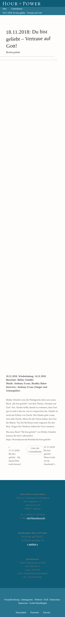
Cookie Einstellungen (38, 603)
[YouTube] (26, 594)
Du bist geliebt (13, 52)
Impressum (23, 603)
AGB (46, 600)
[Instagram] (32, 594)
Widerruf (38, 600)
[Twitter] (20, 594)
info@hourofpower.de (36, 518)
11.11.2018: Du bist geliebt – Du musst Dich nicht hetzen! (15, 455)
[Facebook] (14, 594)
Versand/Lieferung (11, 600)
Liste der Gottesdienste (35, 450)
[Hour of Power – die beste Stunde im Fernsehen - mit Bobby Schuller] (22, 3)
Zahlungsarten (27, 600)
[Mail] (50, 594)
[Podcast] (44, 594)
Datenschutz (55, 600)
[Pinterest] (38, 594)
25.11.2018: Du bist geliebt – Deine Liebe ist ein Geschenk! (49, 455)
